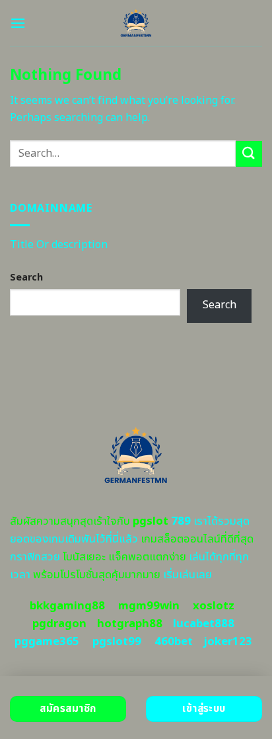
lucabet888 (203, 623)
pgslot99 (116, 641)
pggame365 (47, 641)
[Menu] (18, 23)
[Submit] (249, 154)
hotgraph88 (129, 623)
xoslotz (213, 606)
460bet (173, 641)
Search (26, 277)
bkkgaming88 (67, 606)
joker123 (227, 641)
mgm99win (149, 606)
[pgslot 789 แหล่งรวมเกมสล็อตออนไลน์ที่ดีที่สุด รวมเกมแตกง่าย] (136, 23)
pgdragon (59, 623)
